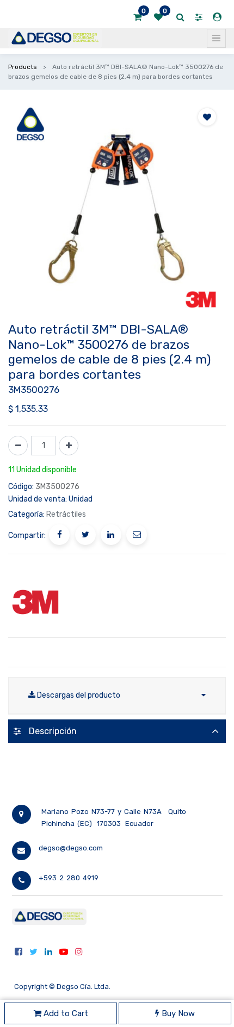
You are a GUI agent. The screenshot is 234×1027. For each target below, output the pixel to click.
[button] (207, 117)
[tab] (117, 731)
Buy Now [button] (177, 1013)
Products (22, 67)
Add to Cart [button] (64, 1013)
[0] (137, 17)
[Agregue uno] (68, 445)
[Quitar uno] (18, 445)
